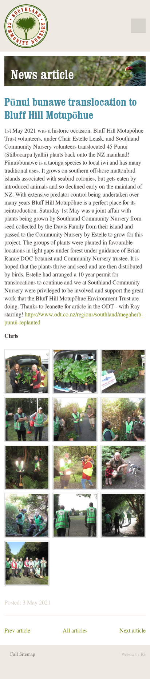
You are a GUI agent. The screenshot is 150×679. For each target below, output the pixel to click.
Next (132, 630)
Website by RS (134, 654)
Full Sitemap (22, 654)
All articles (75, 630)
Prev (17, 630)
